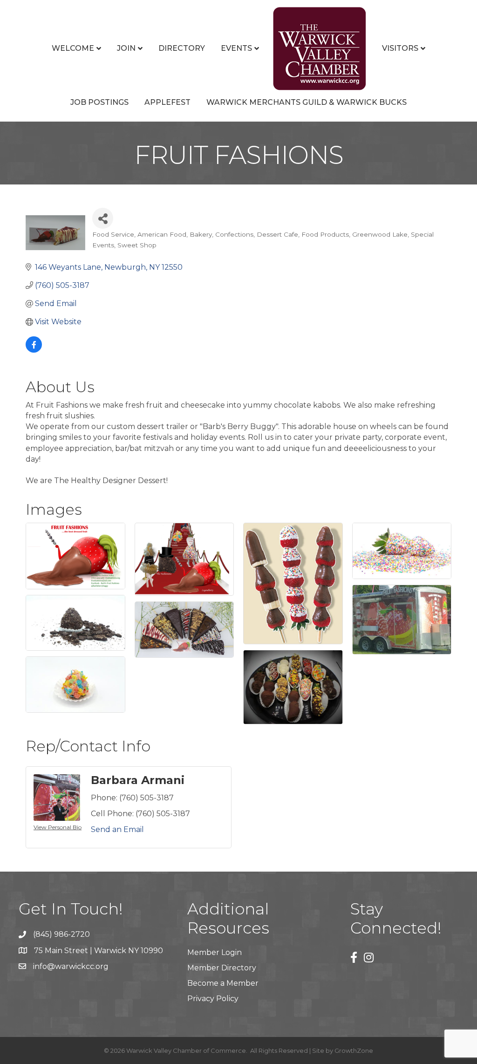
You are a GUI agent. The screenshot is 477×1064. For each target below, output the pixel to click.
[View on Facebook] (34, 350)
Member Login (214, 952)
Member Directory (221, 967)
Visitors (400, 48)
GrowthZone (353, 1050)
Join (126, 48)
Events (236, 48)
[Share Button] (102, 218)
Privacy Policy (212, 998)
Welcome (73, 48)
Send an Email (117, 829)
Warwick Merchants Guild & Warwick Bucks (306, 102)
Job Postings (99, 102)
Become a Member (223, 983)
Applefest (167, 102)
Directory (181, 48)
